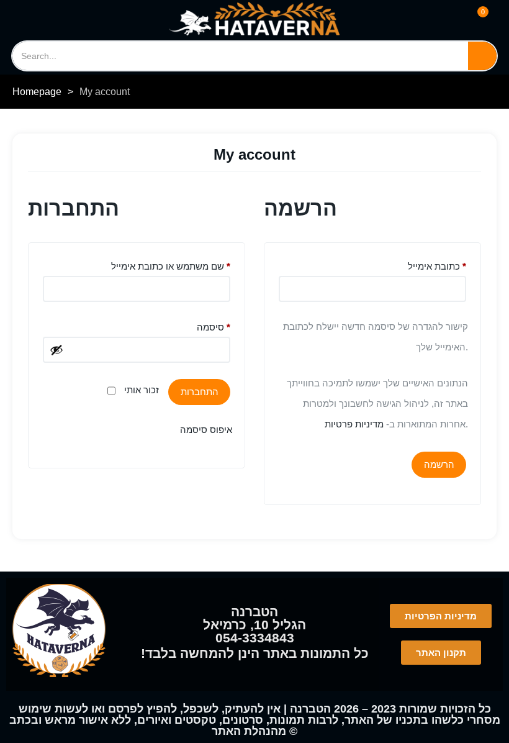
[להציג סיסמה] (56, 350)
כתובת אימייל (437, 264)
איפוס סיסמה (206, 429)
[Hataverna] (254, 19)
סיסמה (213, 325)
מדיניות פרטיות (354, 424)
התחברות (199, 391)
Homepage (36, 91)
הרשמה (439, 464)
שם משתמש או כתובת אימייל (170, 264)
